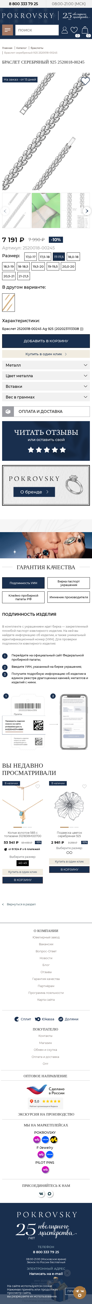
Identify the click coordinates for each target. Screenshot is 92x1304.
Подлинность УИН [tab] (23, 583)
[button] (87, 211)
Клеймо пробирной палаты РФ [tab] (23, 597)
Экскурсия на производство (46, 1114)
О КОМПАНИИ (46, 931)
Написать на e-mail (46, 1274)
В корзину (23, 880)
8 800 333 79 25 (23, 4)
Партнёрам (46, 986)
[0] (74, 30)
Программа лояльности (46, 993)
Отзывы (46, 972)
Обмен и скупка (45, 1050)
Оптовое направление (45, 1076)
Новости (46, 958)
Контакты (45, 1036)
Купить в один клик (44, 354)
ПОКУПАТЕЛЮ (45, 1029)
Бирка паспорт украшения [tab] (69, 583)
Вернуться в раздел (21, 904)
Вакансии (46, 944)
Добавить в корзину (46, 341)
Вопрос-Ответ (46, 951)
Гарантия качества (46, 979)
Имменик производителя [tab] (69, 597)
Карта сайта (46, 999)
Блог (46, 965)
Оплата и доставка (45, 1057)
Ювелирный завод (46, 937)
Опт (45, 1063)
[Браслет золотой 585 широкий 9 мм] (8, 302)
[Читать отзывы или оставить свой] (46, 441)
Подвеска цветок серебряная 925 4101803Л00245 (69, 834)
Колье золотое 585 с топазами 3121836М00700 (22, 834)
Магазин (45, 1043)
